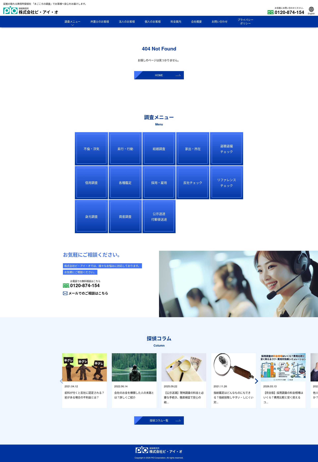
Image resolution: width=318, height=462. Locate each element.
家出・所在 (193, 148)
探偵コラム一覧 (159, 420)
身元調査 (91, 216)
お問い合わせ (220, 21)
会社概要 (196, 21)
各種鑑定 (125, 182)
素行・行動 (125, 148)
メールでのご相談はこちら (88, 293)
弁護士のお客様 (99, 21)
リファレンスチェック (226, 183)
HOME (159, 75)
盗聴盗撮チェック (226, 149)
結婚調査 (159, 148)
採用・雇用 (159, 182)
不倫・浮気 (91, 148)
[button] (257, 381)
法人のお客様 (127, 21)
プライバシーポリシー (245, 21)
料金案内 (176, 21)
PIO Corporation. (158, 457)
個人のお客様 (153, 21)
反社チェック (192, 182)
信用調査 (91, 182)
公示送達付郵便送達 (159, 216)
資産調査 (125, 216)
